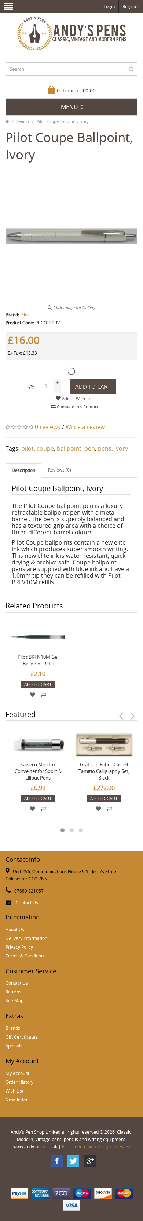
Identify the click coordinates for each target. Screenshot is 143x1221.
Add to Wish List (77, 398)
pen (89, 448)
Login (109, 6)
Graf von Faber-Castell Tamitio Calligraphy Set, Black (103, 771)
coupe (45, 448)
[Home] (7, 121)
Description (23, 470)
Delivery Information (26, 938)
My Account (17, 1073)
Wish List (14, 1091)
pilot (27, 448)
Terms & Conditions (26, 956)
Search (22, 121)
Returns (13, 992)
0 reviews (47, 427)
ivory (121, 448)
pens (104, 448)
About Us (15, 929)
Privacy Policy (19, 947)
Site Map (14, 1000)
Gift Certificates (21, 1037)
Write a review (85, 427)
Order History (19, 1082)
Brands (13, 1028)
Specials (14, 1046)
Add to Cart (92, 386)
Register (130, 6)
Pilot (24, 315)
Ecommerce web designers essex (96, 1147)
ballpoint (69, 448)
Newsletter (17, 1100)
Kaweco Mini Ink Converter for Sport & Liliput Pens (38, 771)
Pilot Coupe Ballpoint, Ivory (62, 121)
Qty (30, 386)
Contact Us (27, 903)
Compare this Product (77, 406)
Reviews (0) (59, 470)
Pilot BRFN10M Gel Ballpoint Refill (38, 660)
